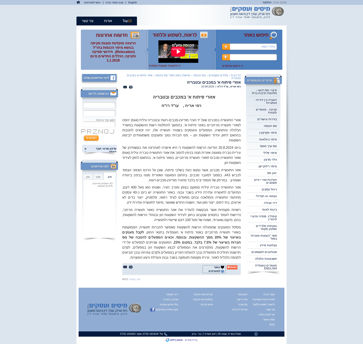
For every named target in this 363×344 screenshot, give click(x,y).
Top (127, 21)
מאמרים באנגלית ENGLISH (266, 267)
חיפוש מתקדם (232, 65)
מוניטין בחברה (170, 299)
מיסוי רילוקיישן (268, 166)
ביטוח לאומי (269, 209)
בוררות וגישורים (267, 119)
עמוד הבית (269, 294)
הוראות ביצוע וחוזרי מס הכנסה (172, 75)
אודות (108, 21)
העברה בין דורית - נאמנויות (265, 101)
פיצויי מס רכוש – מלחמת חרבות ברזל (264, 91)
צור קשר (87, 21)
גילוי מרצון (270, 159)
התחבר (266, 2)
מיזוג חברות (207, 304)
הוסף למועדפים (92, 2)
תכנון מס (242, 294)
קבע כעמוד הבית (114, 2)
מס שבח (242, 304)
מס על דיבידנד (239, 309)
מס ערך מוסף (268, 146)
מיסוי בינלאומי (268, 139)
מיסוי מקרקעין (268, 132)
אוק (88, 176)
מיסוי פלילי (270, 152)
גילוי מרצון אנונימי (169, 304)
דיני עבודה (270, 202)
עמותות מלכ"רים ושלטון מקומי (266, 227)
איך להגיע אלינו (267, 314)
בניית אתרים (191, 340)
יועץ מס (272, 173)
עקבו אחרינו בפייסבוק (166, 309)
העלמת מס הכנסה (203, 299)
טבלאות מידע (268, 245)
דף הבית (236, 75)
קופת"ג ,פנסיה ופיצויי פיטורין (263, 218)
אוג (110, 176)
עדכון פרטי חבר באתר (106, 150)
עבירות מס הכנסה (203, 294)
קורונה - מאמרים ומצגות (266, 111)
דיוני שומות (172, 294)
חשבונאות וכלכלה (266, 258)
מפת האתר (269, 319)
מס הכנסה (270, 126)
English (132, 2)
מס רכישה (242, 299)
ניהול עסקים (269, 189)
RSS (272, 324)
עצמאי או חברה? (266, 196)
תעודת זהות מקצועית (267, 299)
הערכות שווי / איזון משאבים (265, 181)
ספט (98, 176)
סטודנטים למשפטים (264, 252)
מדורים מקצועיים (218, 75)
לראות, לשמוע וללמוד (267, 304)
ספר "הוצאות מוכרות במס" (264, 237)
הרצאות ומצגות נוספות (165, 65)
